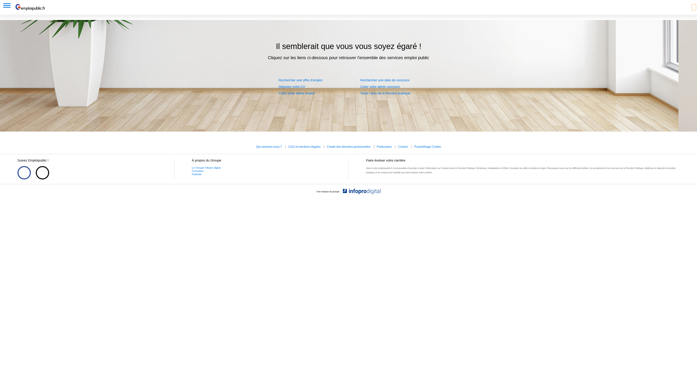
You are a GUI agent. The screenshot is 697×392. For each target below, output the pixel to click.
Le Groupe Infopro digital (206, 167)
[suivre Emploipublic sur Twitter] (42, 172)
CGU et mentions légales (304, 146)
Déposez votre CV (292, 87)
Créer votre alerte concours (380, 87)
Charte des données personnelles (348, 146)
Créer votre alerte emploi (297, 93)
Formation (198, 171)
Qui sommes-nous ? (269, 146)
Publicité (196, 174)
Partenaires (384, 146)
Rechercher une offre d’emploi (300, 80)
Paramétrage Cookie (427, 146)
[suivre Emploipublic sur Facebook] (24, 172)
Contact (403, 146)
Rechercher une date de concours (384, 80)
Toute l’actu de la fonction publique (385, 93)
